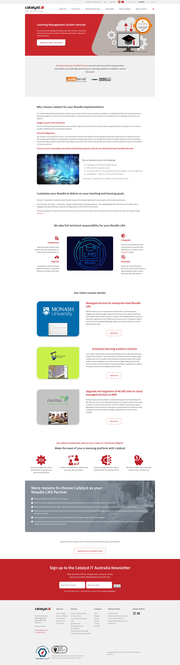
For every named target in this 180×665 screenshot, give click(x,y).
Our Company (61, 613)
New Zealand (132, 2)
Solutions (97, 609)
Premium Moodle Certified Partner (73, 65)
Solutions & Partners (92, 9)
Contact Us (112, 2)
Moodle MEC (75, 628)
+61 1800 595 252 (40, 632)
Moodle (97, 616)
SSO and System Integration (81, 633)
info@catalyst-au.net (41, 630)
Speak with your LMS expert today (90, 551)
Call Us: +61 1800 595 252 (93, 2)
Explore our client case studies (51, 42)
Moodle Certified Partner (50, 499)
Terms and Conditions (109, 591)
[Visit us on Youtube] (122, 1)
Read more (115, 334)
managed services (43, 517)
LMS (72, 621)
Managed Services (77, 626)
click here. (40, 213)
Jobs (105, 2)
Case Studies (109, 9)
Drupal (96, 623)
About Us (59, 609)
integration (125, 252)
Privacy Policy (113, 613)
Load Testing (75, 623)
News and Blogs (125, 9)
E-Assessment (76, 616)
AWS (95, 613)
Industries (62, 9)
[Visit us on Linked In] (119, 1)
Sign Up (117, 586)
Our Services (75, 9)
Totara (96, 618)
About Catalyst (141, 9)
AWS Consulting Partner (42, 511)
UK (147, 2)
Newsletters (60, 621)
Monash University (82, 521)
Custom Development (79, 613)
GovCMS (97, 626)
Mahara (97, 621)
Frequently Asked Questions (118, 621)
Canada (152, 2)
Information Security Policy (118, 616)
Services (74, 609)
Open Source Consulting (79, 631)
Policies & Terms (114, 609)
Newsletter (112, 623)
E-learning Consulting (79, 618)
